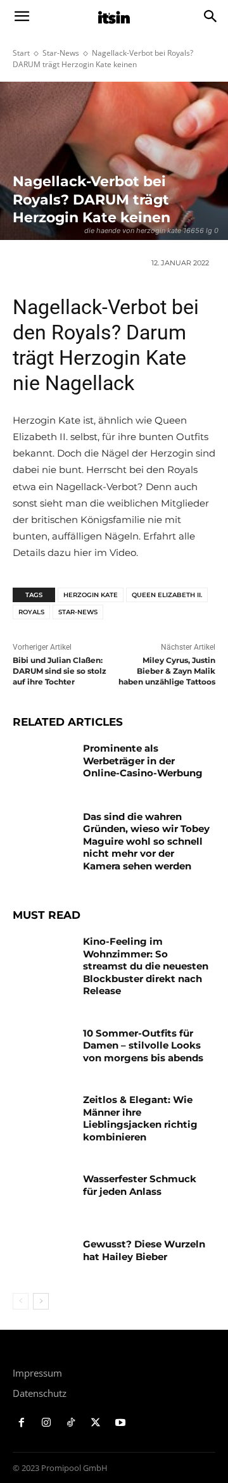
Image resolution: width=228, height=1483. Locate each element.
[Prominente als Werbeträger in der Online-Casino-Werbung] (43, 763)
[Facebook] (22, 1423)
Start (21, 52)
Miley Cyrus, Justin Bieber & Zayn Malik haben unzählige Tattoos (166, 670)
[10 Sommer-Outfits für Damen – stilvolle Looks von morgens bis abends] (43, 1048)
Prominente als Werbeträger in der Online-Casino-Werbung (143, 760)
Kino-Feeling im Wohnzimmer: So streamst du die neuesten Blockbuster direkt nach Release (145, 966)
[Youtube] (120, 1423)
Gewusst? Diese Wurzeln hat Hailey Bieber (144, 1250)
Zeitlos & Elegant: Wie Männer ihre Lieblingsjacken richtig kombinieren (140, 1118)
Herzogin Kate (90, 595)
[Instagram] (46, 1423)
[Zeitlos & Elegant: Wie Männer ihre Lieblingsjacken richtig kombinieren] (43, 1115)
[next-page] (41, 1301)
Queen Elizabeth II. (167, 595)
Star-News (60, 52)
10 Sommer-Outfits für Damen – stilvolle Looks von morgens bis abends (143, 1045)
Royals (31, 612)
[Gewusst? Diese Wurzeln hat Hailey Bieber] (43, 1259)
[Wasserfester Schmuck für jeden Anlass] (43, 1194)
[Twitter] (95, 1423)
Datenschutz (39, 1393)
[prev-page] (20, 1301)
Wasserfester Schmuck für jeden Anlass (139, 1185)
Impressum (37, 1372)
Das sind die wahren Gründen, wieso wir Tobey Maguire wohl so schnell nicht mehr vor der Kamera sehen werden (146, 841)
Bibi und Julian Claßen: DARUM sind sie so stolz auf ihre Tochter (59, 670)
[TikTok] (71, 1423)
